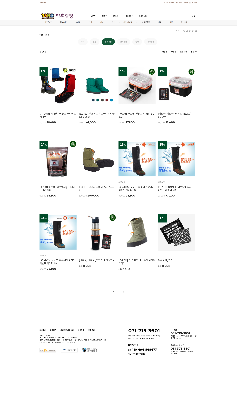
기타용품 (150, 42)
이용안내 (81, 330)
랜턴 (94, 42)
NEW (93, 16)
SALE (115, 16)
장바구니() (187, 2)
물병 (137, 42)
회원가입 (172, 2)
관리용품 (123, 42)
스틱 (83, 42)
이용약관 (53, 330)
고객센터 (91, 330)
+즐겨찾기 (43, 3)
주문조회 (195, 2)
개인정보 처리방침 (67, 330)
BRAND (143, 16)
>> (123, 292)
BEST (104, 16)
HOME (178, 31)
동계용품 (108, 42)
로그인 (166, 2)
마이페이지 (179, 2)
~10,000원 (128, 16)
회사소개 (43, 330)
